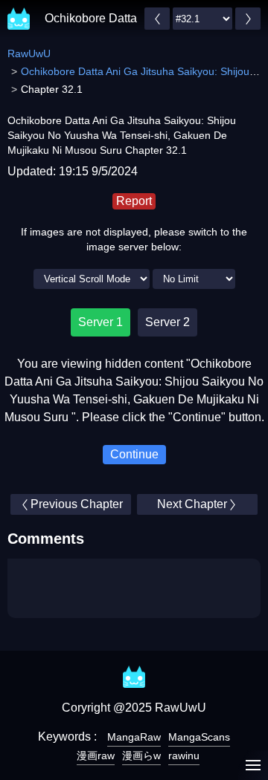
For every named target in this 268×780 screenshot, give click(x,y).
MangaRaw (134, 737)
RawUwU (29, 53)
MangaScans (199, 737)
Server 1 (100, 322)
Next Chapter (192, 504)
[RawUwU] (18, 10)
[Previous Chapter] (157, 18)
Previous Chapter (77, 504)
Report (134, 201)
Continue (134, 454)
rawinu (184, 755)
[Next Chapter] (248, 18)
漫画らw (141, 755)
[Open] (253, 765)
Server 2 (167, 322)
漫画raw (96, 755)
